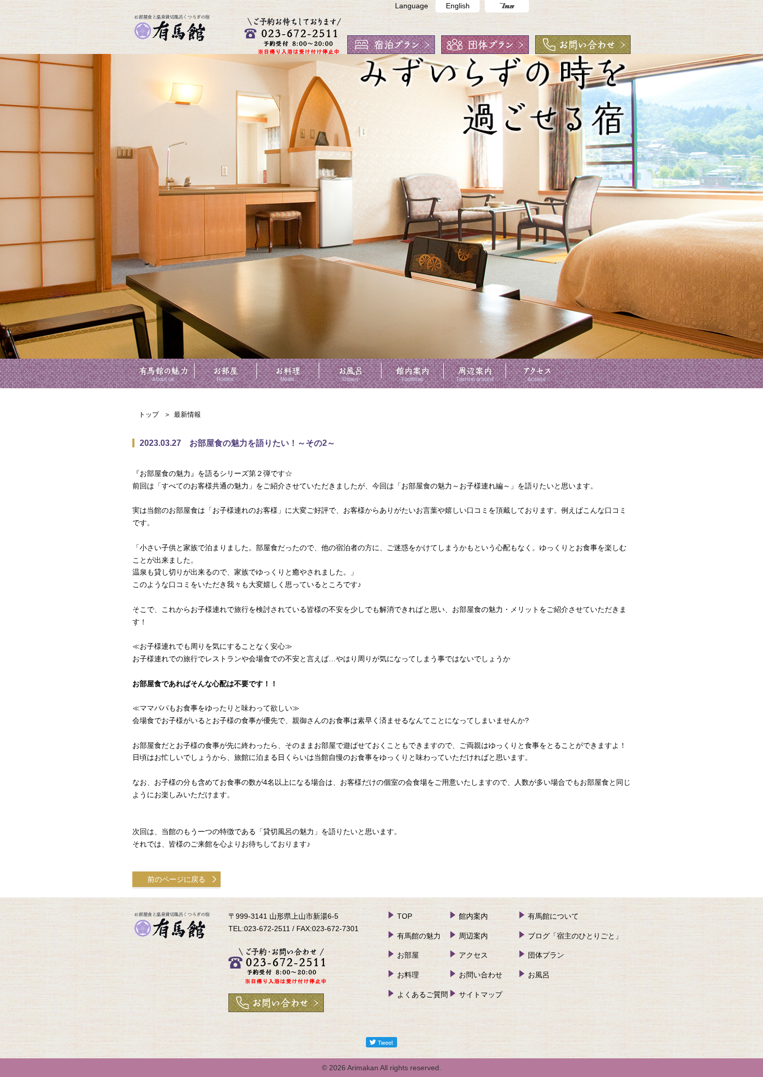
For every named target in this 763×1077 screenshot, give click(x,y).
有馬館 (172, 20)
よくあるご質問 (422, 994)
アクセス (473, 955)
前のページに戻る (176, 879)
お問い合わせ (480, 975)
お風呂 (539, 975)
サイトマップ (480, 994)
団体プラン (546, 955)
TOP (404, 916)
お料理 (408, 975)
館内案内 (473, 916)
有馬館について (553, 916)
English (458, 6)
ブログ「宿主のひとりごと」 (575, 936)
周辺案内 (473, 936)
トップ (149, 414)
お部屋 (408, 955)
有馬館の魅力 (419, 936)
